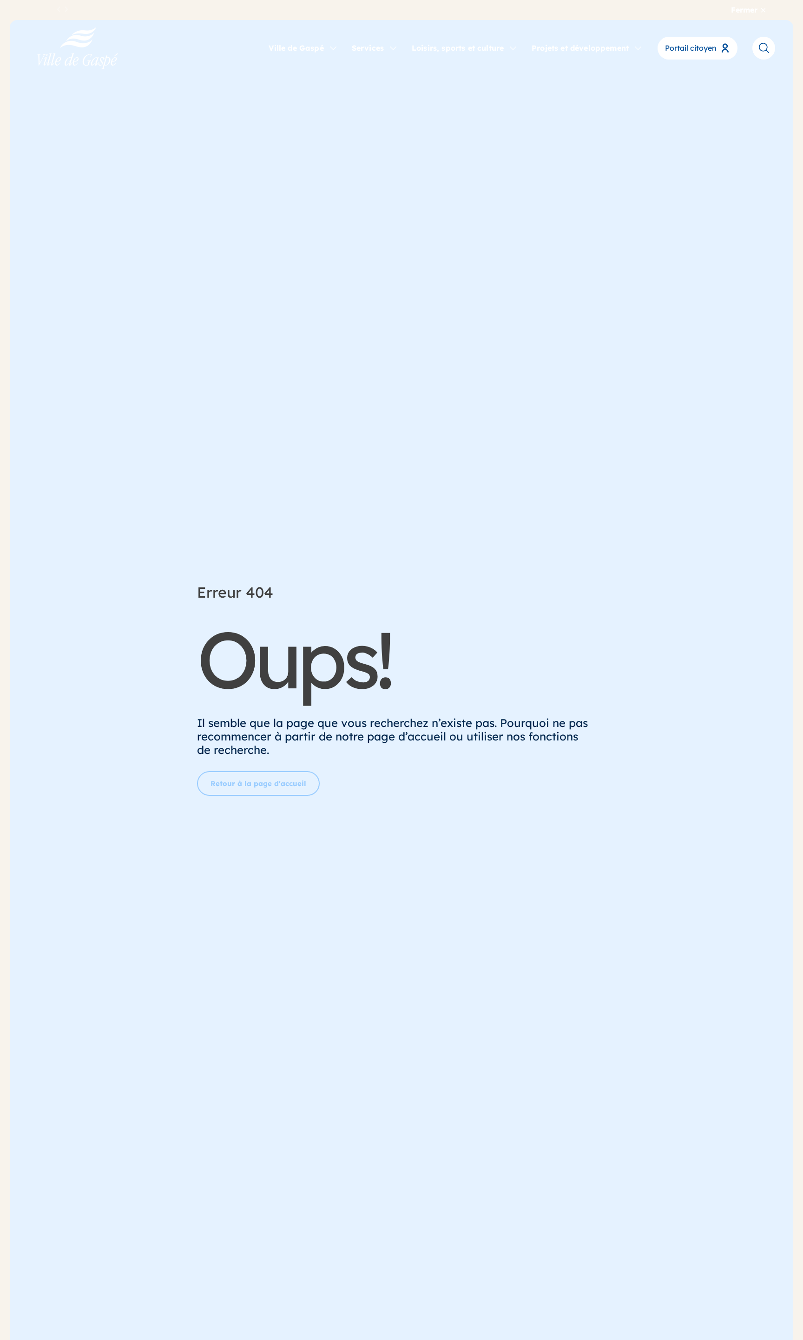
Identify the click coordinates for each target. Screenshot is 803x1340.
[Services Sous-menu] (393, 47)
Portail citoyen (691, 48)
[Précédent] (59, 9)
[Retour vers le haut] (761, 1307)
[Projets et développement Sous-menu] (638, 47)
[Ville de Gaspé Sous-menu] (333, 47)
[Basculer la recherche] (763, 47)
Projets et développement (580, 48)
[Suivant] (66, 9)
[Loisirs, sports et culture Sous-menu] (513, 47)
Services (368, 48)
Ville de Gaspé (296, 48)
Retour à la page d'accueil (258, 783)
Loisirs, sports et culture (458, 48)
